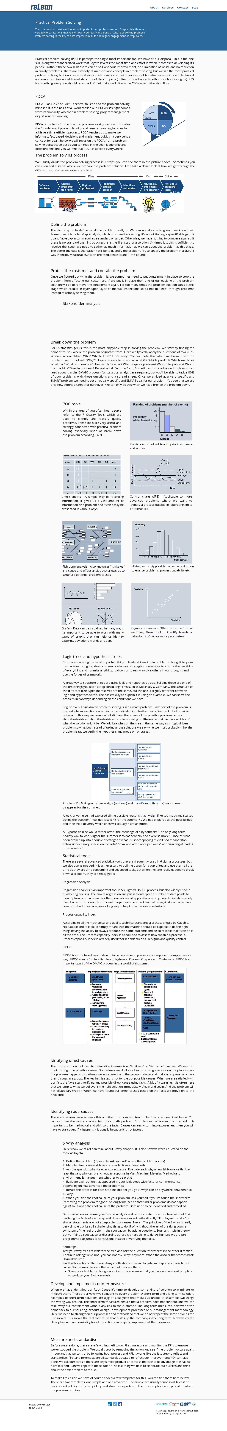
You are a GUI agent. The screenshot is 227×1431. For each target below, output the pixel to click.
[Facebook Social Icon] (120, 1404)
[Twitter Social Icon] (115, 1404)
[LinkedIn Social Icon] (110, 1404)
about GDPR (35, 1407)
